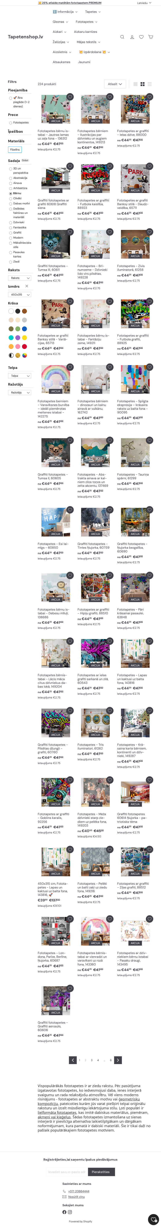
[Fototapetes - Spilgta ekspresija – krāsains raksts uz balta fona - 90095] (135, 395)
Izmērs (14, 286)
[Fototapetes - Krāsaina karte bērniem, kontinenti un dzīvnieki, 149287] (135, 738)
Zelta (18, 355)
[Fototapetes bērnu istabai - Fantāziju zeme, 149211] (95, 327)
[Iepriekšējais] (73, 1060)
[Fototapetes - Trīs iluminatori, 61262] (95, 735)
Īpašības (15, 131)
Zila (24, 329)
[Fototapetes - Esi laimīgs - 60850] (56, 534)
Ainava (17, 183)
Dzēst (25, 160)
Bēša (11, 320)
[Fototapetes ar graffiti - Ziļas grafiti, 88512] (135, 874)
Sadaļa (14, 160)
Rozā (18, 346)
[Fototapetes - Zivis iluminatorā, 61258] (135, 256)
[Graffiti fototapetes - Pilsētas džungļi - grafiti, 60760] (56, 737)
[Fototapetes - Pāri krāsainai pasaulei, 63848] (135, 602)
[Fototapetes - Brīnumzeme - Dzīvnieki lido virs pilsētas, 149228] (95, 260)
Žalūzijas (59, 42)
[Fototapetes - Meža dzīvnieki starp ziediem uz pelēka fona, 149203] (95, 808)
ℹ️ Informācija (63, 12)
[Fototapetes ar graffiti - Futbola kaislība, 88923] (95, 192)
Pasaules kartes (19, 254)
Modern (18, 237)
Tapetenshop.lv (25, 37)
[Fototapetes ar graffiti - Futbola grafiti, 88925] (135, 327)
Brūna (24, 311)
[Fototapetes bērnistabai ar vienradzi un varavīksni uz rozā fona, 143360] (95, 947)
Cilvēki (17, 198)
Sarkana (24, 346)
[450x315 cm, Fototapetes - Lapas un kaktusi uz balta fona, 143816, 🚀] (56, 877)
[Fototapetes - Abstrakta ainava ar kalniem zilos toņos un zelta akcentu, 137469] (95, 468)
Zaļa (18, 329)
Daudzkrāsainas (24, 355)
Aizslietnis (60, 52)
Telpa (12, 367)
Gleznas (59, 22)
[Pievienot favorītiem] (70, 96)
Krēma (18, 320)
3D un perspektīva (20, 171)
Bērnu (17, 193)
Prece (13, 114)
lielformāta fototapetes (57, 1112)
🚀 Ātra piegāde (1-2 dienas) (21, 102)
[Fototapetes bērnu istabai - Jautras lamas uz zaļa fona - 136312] (56, 123)
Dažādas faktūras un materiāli (20, 213)
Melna (18, 311)
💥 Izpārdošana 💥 (93, 52)
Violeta (18, 337)
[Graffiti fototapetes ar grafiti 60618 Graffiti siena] (56, 192)
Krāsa (13, 303)
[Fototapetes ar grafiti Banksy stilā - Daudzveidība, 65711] (135, 192)
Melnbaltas (11, 355)
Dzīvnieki (18, 222)
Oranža (11, 346)
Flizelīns (15, 149)
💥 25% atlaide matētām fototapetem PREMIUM (69, 3)
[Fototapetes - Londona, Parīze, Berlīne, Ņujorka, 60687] (56, 945)
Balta (11, 311)
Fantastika (19, 227)
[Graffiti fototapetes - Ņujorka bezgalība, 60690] (135, 536)
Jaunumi (84, 62)
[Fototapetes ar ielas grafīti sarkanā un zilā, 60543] (95, 667)
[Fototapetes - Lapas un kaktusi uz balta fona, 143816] (135, 667)
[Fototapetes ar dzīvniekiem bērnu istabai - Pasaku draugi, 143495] (135, 947)
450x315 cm (16, 295)
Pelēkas (24, 320)
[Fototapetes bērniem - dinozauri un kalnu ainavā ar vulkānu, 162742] (95, 395)
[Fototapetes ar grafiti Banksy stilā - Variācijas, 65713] (56, 327)
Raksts (14, 270)
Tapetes (91, 12)
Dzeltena (24, 337)
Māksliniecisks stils (22, 245)
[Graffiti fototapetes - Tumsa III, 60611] (56, 256)
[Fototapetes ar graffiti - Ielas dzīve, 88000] (135, 121)
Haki (11, 329)
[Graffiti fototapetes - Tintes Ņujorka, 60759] (95, 534)
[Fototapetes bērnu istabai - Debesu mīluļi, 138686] (56, 602)
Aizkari (58, 32)
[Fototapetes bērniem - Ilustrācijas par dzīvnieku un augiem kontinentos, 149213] (95, 125)
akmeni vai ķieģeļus (54, 1117)
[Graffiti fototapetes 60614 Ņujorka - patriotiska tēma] (135, 806)
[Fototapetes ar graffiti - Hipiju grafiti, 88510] (95, 600)
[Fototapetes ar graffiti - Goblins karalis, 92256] (56, 806)
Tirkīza (11, 337)
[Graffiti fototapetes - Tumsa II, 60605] (56, 465)
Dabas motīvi (21, 203)
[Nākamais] (118, 1060)
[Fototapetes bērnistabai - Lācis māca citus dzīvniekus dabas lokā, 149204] (56, 669)
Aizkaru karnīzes (85, 32)
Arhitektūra (20, 188)
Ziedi (16, 261)
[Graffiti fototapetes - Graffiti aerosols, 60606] (56, 1014)
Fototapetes (85, 22)
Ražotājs (15, 384)
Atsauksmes (61, 62)
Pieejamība (17, 90)
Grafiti (17, 232)
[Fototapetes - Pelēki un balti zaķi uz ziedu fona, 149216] (95, 876)
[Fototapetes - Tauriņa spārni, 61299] (135, 465)
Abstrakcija (20, 178)
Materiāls (16, 141)
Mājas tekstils (87, 42)
